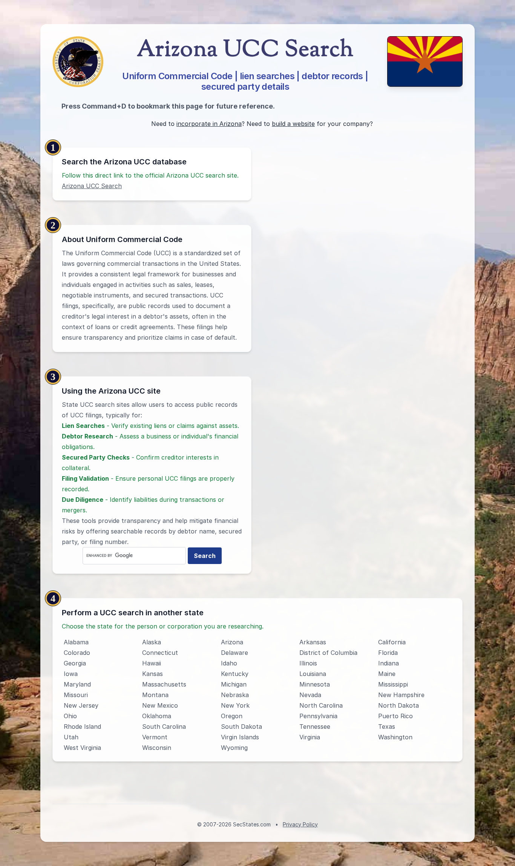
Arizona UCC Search (92, 186)
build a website (293, 123)
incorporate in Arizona (209, 123)
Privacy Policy (300, 824)
